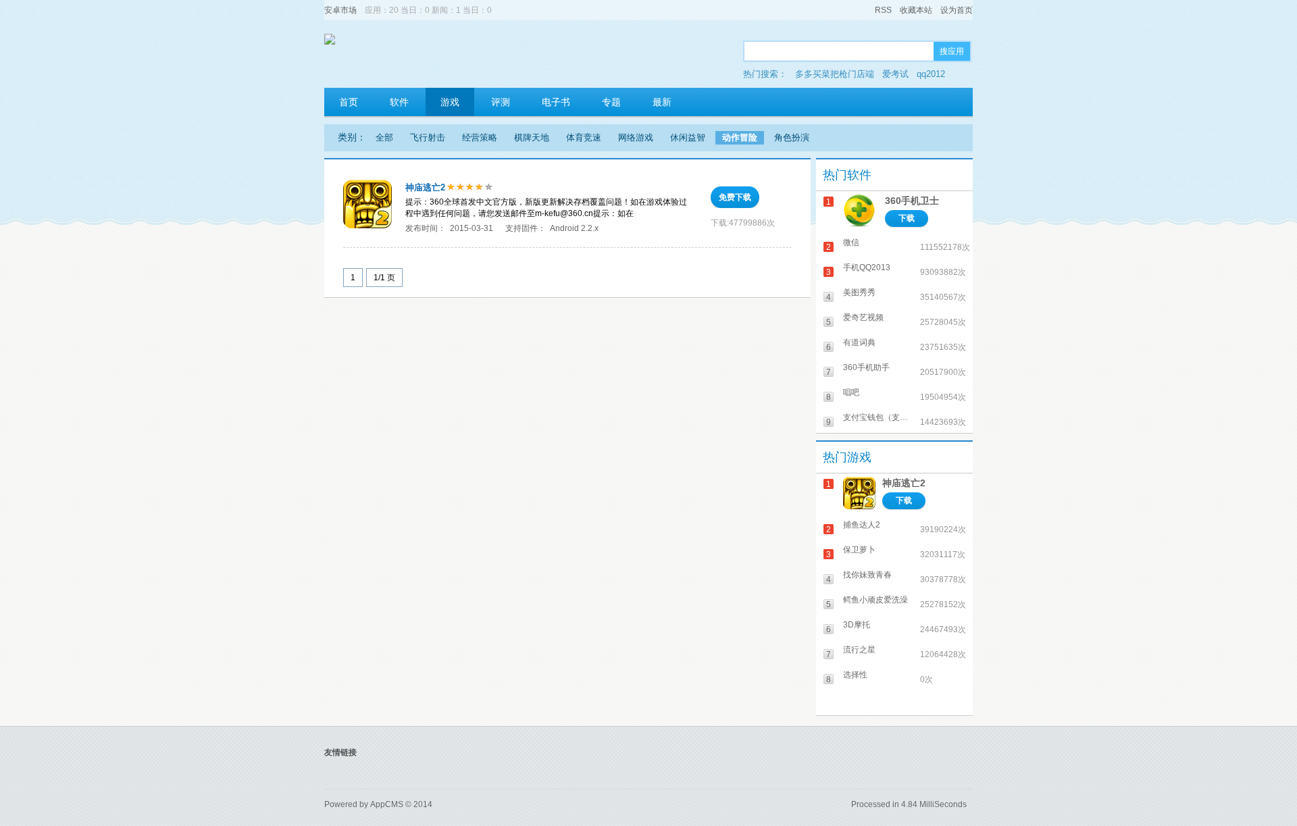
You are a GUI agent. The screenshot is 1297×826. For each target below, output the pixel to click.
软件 (399, 102)
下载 (906, 218)
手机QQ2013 (866, 267)
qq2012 (931, 74)
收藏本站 (916, 10)
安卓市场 (340, 10)
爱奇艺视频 (863, 317)
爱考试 (895, 74)
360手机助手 (866, 367)
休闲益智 (687, 137)
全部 (384, 137)
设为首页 (956, 10)
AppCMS (386, 804)
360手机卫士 (912, 200)
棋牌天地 (531, 137)
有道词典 (859, 342)
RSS (883, 10)
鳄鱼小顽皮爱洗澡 (875, 599)
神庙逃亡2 (425, 187)
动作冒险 (739, 137)
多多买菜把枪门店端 (834, 74)
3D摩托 (856, 624)
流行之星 (859, 649)
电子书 (556, 102)
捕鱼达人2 (861, 525)
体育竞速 (583, 137)
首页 (348, 102)
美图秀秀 (859, 292)
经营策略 (479, 137)
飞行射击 (427, 137)
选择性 (855, 674)
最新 (662, 102)
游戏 (449, 102)
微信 (851, 242)
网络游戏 (635, 137)
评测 (500, 102)
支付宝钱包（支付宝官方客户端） (879, 417)
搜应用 (952, 51)
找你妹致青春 (867, 574)
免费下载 (735, 197)
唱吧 (851, 392)
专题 (611, 102)
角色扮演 (791, 137)
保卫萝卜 (859, 549)
